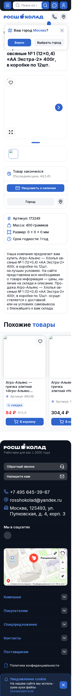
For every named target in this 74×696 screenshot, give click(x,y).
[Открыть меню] (7, 5)
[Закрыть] (62, 30)
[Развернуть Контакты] (64, 638)
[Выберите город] (63, 17)
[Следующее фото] (59, 107)
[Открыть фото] (11, 132)
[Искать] (45, 5)
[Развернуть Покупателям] (64, 611)
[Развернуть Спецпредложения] (64, 624)
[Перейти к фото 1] (35, 142)
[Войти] (63, 5)
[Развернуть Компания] (64, 597)
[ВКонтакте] (7, 535)
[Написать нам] (54, 5)
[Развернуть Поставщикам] (64, 652)
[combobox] (29, 5)
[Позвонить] (54, 17)
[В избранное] (11, 82)
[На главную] (23, 17)
